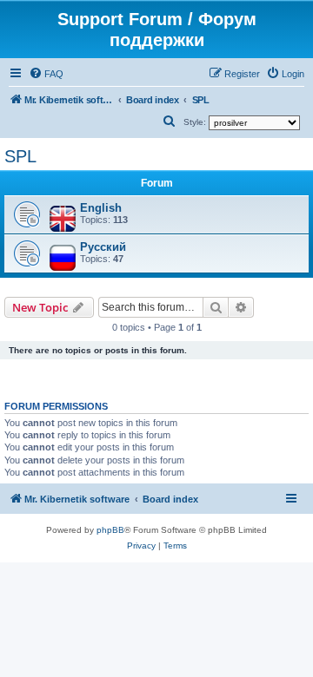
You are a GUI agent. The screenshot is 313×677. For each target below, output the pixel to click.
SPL (20, 156)
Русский (103, 246)
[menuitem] (46, 73)
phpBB (110, 530)
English (101, 207)
